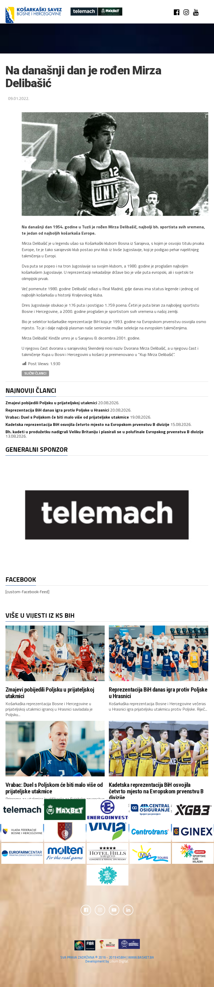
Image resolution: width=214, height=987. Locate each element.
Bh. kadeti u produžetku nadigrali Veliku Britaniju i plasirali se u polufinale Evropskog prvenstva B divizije (104, 432)
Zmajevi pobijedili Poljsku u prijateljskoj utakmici (51, 403)
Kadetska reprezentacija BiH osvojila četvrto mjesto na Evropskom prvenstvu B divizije (87, 424)
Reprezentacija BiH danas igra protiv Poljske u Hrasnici (57, 410)
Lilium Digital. (119, 961)
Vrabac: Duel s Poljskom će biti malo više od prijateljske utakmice (67, 417)
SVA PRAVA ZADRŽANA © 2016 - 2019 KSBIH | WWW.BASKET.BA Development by (107, 959)
